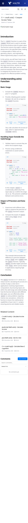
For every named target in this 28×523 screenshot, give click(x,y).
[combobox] (14, 366)
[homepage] (14, 3)
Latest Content (5, 9)
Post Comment (22, 358)
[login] (3, 3)
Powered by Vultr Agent (22, 122)
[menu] (25, 3)
